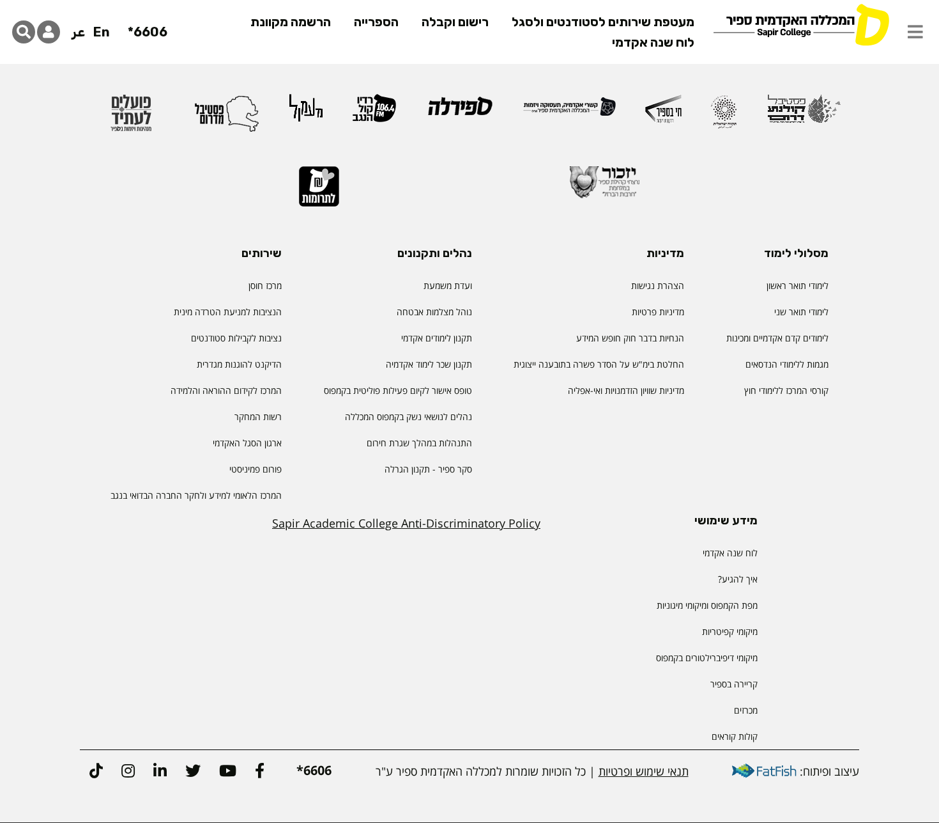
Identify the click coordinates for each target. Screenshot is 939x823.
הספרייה (376, 21)
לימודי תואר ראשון (797, 285)
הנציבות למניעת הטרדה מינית (228, 312)
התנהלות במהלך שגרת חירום (419, 443)
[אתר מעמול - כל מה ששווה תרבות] (306, 114)
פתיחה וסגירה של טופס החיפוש (23, 31)
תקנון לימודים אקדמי (436, 338)
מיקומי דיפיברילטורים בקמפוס (707, 658)
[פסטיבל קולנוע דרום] (804, 115)
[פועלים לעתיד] (131, 118)
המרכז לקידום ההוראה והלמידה (226, 390)
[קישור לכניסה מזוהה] (48, 31)
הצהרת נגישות (657, 285)
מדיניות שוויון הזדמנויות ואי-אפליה (626, 390)
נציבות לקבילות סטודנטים (236, 338)
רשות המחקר (258, 417)
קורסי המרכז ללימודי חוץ (786, 390)
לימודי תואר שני (801, 312)
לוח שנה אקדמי (653, 42)
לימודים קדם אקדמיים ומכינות (777, 338)
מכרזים (746, 710)
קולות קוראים (735, 736)
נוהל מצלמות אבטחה (434, 312)
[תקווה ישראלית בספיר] (723, 117)
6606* (147, 32)
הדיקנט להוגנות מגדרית (239, 364)
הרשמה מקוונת (290, 21)
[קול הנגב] (374, 114)
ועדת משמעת (448, 285)
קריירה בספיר (734, 684)
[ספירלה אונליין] (459, 111)
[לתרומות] (319, 192)
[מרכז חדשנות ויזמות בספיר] (663, 114)
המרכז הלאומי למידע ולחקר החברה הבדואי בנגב (196, 495)
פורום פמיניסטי (255, 469)
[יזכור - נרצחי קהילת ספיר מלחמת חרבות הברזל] (605, 188)
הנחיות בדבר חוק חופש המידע (630, 338)
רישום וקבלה (455, 21)
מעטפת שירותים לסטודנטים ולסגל (603, 21)
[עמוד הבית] (801, 24)
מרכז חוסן (265, 285)
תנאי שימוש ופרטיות (644, 771)
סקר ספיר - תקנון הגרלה (428, 469)
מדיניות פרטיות (658, 312)
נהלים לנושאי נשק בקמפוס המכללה (408, 417)
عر (78, 32)
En (101, 32)
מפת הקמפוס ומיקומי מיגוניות (706, 605)
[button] (915, 32)
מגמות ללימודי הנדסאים (786, 364)
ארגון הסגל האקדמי (247, 443)
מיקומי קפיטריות (730, 631)
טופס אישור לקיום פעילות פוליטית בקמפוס (398, 390)
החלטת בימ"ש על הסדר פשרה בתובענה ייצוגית (599, 364)
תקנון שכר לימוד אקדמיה (429, 364)
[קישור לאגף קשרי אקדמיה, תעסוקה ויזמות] (569, 112)
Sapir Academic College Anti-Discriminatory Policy (406, 523)
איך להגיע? (738, 579)
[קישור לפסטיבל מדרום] (227, 118)
